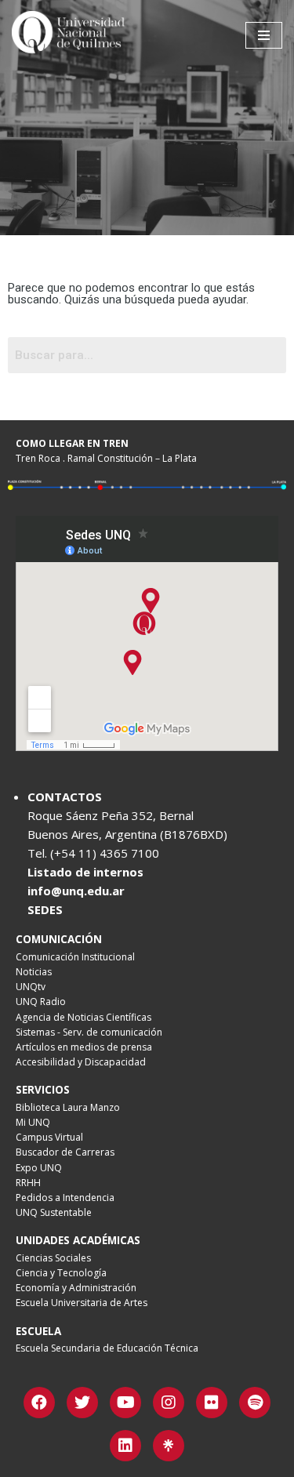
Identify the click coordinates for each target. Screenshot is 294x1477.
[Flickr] (211, 1402)
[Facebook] (39, 1402)
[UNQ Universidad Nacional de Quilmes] (70, 35)
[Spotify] (254, 1402)
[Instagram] (168, 1402)
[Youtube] (125, 1402)
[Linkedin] (125, 1445)
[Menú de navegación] (263, 35)
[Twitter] (82, 1402)
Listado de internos (85, 872)
